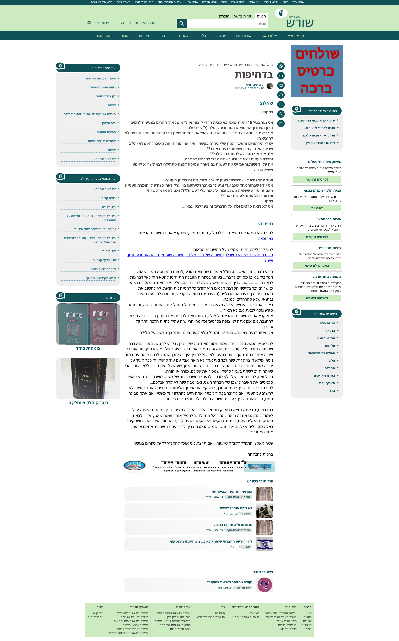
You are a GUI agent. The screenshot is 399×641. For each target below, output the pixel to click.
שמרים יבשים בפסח (102, 141)
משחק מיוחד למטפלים (324, 161)
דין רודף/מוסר (106, 96)
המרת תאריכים (324, 375)
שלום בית (109, 251)
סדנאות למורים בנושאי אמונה (172, 621)
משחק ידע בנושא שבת (134, 617)
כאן (270, 238)
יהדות (246, 547)
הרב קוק (329, 331)
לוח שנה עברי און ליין (320, 143)
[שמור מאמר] (281, 95)
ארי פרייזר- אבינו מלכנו (319, 135)
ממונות (144, 35)
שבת (125, 35)
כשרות (183, 35)
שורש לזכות (271, 2)
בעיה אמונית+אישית (101, 87)
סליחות (330, 345)
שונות (112, 105)
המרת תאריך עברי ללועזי (281, 617)
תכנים (261, 16)
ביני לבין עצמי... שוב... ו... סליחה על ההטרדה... (91, 218)
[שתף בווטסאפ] (281, 66)
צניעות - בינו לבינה (213, 64)
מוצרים (224, 16)
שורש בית (298, 2)
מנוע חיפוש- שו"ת (101, 2)
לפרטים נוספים (317, 236)
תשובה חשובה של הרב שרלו (249, 255)
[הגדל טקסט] (281, 104)
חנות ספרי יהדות (180, 629)
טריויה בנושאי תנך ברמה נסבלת (128, 633)
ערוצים (307, 621)
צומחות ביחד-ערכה (327, 276)
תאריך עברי (123, 2)
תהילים (330, 368)
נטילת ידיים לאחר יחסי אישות (95, 229)
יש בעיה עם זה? (105, 159)
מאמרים (307, 625)
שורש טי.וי (192, 2)
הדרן (331, 390)
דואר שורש (237, 2)
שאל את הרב (263, 64)
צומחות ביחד (88, 348)
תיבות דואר (102, 22)
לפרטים (317, 208)
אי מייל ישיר (95, 617)
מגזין (285, 2)
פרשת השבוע (325, 323)
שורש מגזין (243, 35)
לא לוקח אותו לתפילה (236, 508)
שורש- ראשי (295, 35)
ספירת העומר (106, 132)
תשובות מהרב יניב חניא (245, 617)
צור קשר (97, 613)
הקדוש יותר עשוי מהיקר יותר (231, 491)
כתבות (307, 617)
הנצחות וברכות (287, 625)
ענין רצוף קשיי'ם (104, 260)
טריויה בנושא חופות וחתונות (131, 621)
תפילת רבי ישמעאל (321, 353)
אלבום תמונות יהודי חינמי (281, 613)
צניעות (221, 35)
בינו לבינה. (108, 207)
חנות (224, 2)
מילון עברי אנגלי (287, 621)
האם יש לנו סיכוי (317, 265)
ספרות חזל (243, 587)
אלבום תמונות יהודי (169, 2)
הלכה (202, 35)
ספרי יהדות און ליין (179, 617)
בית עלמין (109, 123)
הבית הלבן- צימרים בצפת (322, 190)
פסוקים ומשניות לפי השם (175, 625)
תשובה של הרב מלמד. (204, 255)
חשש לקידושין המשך (101, 278)
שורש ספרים (209, 2)
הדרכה (164, 35)
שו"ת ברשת (242, 16)
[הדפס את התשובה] (281, 75)
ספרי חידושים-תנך (238, 497)
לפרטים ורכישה (316, 179)
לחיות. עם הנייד (329, 247)
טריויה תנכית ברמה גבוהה (132, 629)
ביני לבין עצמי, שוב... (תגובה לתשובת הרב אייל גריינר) (90, 240)
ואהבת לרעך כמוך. (103, 269)
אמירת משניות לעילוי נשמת (174, 613)
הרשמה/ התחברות (141, 22)
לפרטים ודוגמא (317, 298)
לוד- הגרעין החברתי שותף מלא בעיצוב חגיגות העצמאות (211, 541)
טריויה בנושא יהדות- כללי (132, 613)
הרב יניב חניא (325, 338)
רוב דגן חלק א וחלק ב (88, 402)
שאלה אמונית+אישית (101, 78)
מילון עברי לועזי (143, 2)
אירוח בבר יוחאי (329, 219)
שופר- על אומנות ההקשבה (316, 120)
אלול (332, 360)
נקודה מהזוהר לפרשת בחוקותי (229, 582)
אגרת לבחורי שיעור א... (319, 128)
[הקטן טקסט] (281, 114)
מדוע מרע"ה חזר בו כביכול (233, 525)
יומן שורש (254, 2)
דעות (308, 629)
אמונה (246, 513)
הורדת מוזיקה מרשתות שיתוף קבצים (90, 114)
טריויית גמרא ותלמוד (135, 625)
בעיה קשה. (108, 198)
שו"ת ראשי (269, 35)
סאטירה (254, 613)
